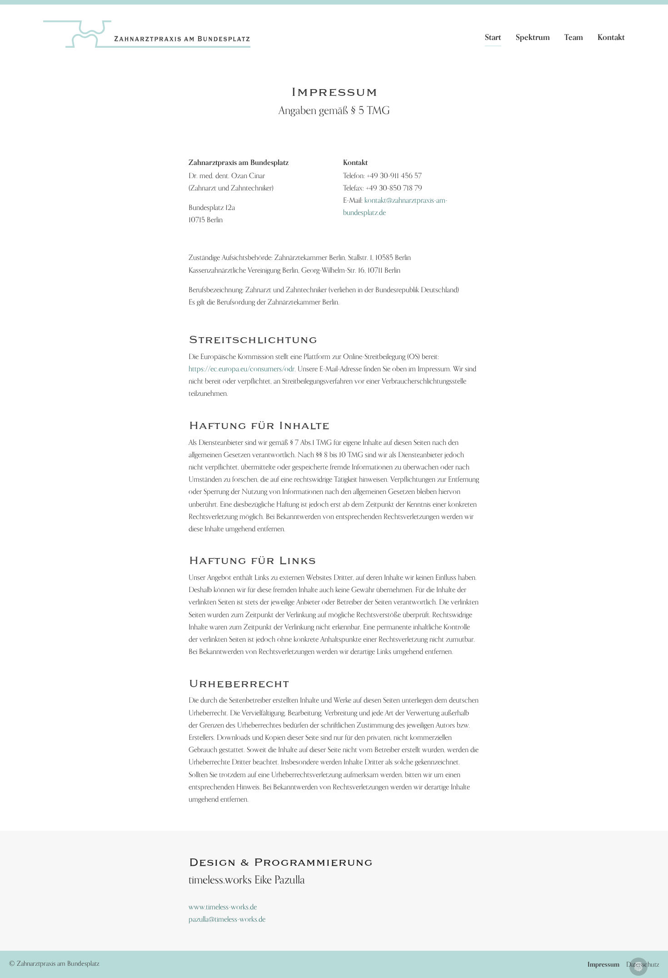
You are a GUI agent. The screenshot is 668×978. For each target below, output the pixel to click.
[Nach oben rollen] (656, 966)
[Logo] (146, 34)
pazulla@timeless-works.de (227, 918)
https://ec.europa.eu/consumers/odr (241, 368)
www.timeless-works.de (223, 906)
